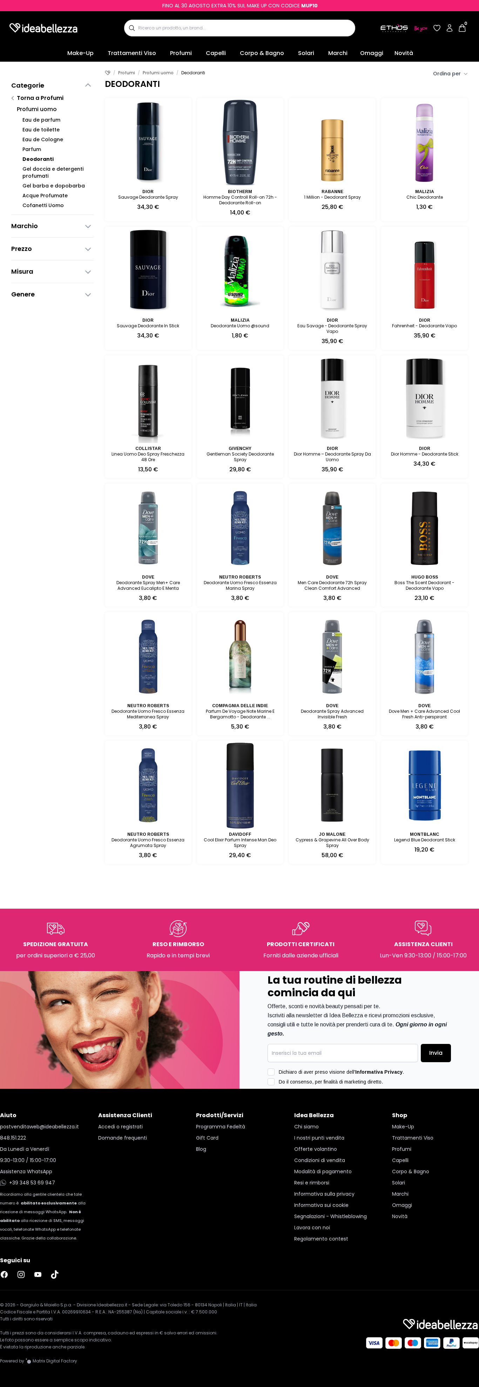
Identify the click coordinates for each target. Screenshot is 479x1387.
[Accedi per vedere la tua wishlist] (437, 28)
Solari (306, 53)
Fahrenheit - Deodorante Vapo (424, 326)
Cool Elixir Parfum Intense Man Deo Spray (240, 842)
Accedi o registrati (120, 1126)
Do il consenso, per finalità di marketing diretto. (331, 1082)
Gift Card (207, 1137)
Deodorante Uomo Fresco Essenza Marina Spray (240, 585)
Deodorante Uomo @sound (240, 326)
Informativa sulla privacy (324, 1193)
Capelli (216, 53)
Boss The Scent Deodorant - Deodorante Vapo (424, 585)
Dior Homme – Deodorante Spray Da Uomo (332, 457)
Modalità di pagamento (323, 1171)
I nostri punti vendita (319, 1137)
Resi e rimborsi (311, 1182)
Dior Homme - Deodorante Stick (424, 454)
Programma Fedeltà (220, 1126)
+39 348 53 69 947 (32, 1182)
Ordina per (447, 73)
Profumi (181, 53)
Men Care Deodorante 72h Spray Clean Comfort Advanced (332, 585)
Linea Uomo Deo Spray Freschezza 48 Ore (148, 457)
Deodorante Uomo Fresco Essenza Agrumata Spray (148, 842)
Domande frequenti (122, 1137)
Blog (201, 1149)
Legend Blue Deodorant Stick (424, 840)
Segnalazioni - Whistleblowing (330, 1216)
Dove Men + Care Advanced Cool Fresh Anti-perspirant (424, 714)
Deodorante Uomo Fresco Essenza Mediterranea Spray (148, 714)
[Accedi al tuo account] (449, 28)
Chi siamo (306, 1126)
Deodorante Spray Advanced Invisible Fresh (332, 714)
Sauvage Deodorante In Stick (148, 326)
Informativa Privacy (379, 1072)
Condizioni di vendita (319, 1160)
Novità (403, 53)
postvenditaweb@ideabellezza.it (39, 1126)
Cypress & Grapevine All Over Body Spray (332, 842)
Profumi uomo (37, 109)
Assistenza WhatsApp (26, 1171)
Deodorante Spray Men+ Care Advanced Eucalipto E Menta (148, 585)
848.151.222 (13, 1137)
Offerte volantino (315, 1149)
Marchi (338, 53)
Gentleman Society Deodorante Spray (240, 457)
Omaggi (371, 53)
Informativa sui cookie (321, 1205)
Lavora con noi (312, 1227)
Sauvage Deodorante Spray (148, 197)
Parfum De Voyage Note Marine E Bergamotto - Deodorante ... (240, 714)
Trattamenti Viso (132, 53)
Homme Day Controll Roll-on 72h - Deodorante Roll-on (240, 200)
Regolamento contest (321, 1238)
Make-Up (80, 53)
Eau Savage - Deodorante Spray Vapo (332, 328)
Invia (436, 1053)
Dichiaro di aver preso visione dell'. (341, 1072)
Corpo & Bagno (262, 53)
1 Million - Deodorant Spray (332, 197)
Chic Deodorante (424, 197)
